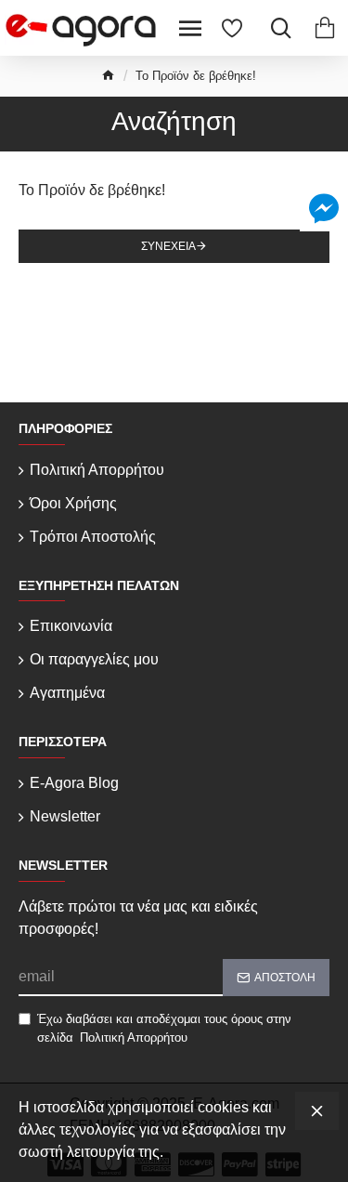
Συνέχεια (168, 246)
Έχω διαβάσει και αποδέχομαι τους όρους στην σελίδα (164, 1028)
